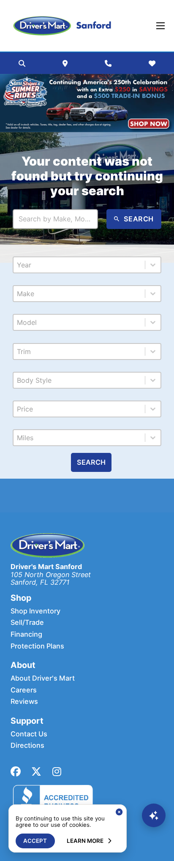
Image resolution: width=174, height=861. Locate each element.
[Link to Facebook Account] (16, 772)
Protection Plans (37, 646)
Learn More (85, 840)
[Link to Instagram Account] (56, 772)
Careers (24, 690)
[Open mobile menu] (160, 25)
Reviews (24, 702)
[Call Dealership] (108, 63)
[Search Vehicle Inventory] (22, 63)
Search (91, 462)
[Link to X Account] (36, 772)
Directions (27, 745)
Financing (26, 634)
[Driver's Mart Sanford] (62, 26)
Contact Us (29, 734)
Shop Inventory (35, 611)
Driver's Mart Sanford (46, 566)
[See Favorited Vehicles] (152, 63)
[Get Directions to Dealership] (65, 63)
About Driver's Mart (43, 678)
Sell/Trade (27, 623)
